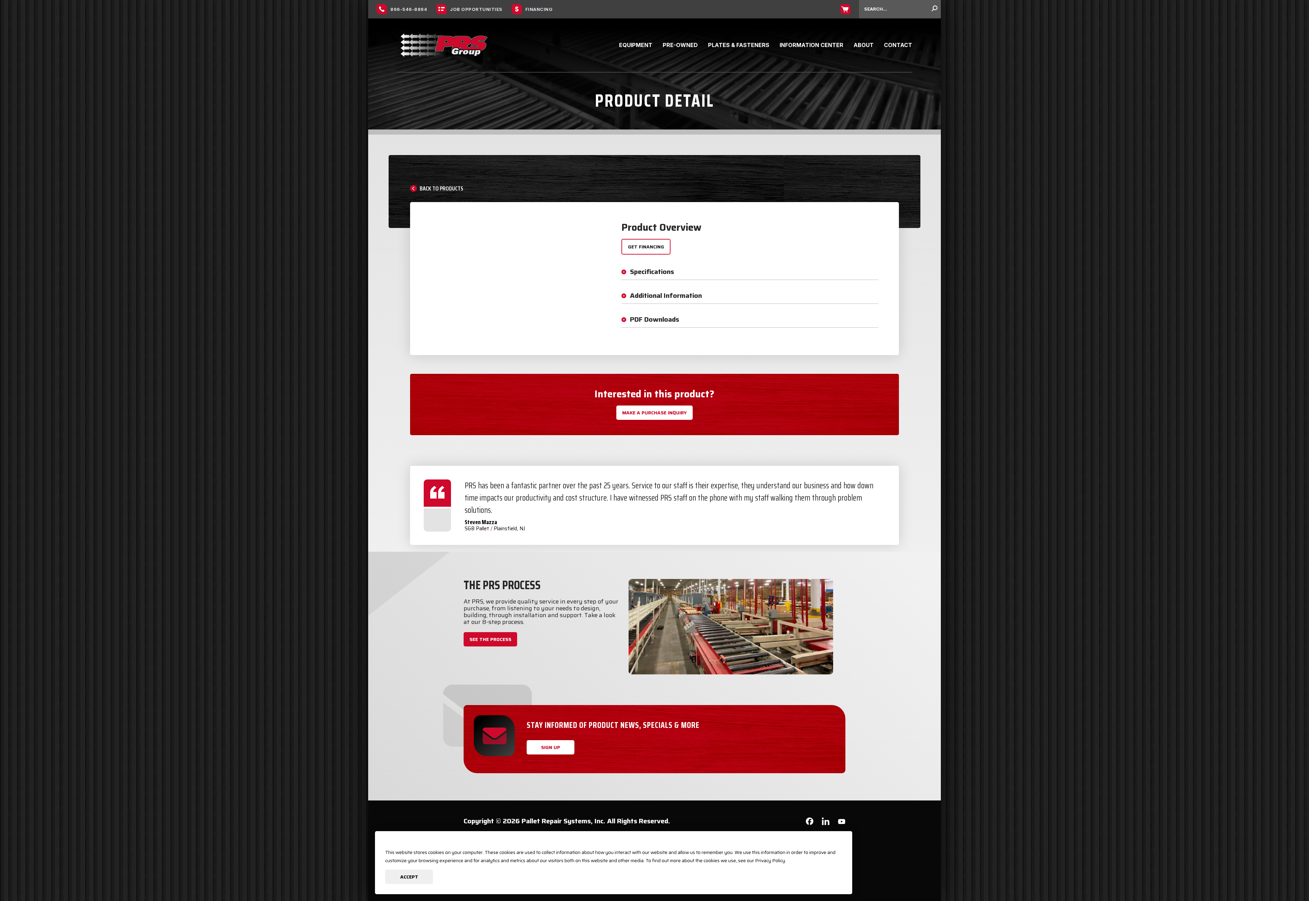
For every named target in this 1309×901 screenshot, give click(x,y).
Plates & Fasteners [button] (738, 45)
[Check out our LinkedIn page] (825, 823)
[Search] (934, 9)
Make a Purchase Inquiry (654, 412)
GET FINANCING (646, 246)
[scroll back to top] (1283, 875)
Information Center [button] (811, 45)
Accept (409, 877)
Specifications (652, 271)
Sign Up (550, 747)
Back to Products (441, 188)
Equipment (635, 45)
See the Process (490, 639)
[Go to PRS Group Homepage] (444, 45)
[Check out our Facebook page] (809, 822)
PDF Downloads (654, 319)
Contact (898, 45)
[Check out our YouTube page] (841, 822)
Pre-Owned (680, 45)
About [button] (864, 45)
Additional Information (666, 295)
